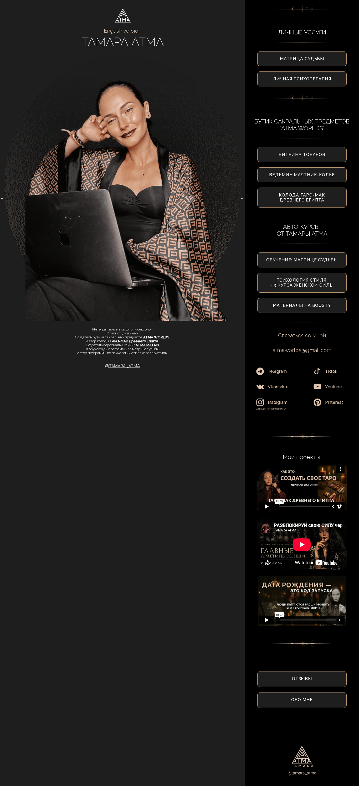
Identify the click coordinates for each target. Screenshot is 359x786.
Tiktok (331, 371)
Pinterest (334, 402)
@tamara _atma (122, 365)
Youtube (333, 386)
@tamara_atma (302, 773)
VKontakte (278, 386)
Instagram (278, 402)
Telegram (277, 371)
